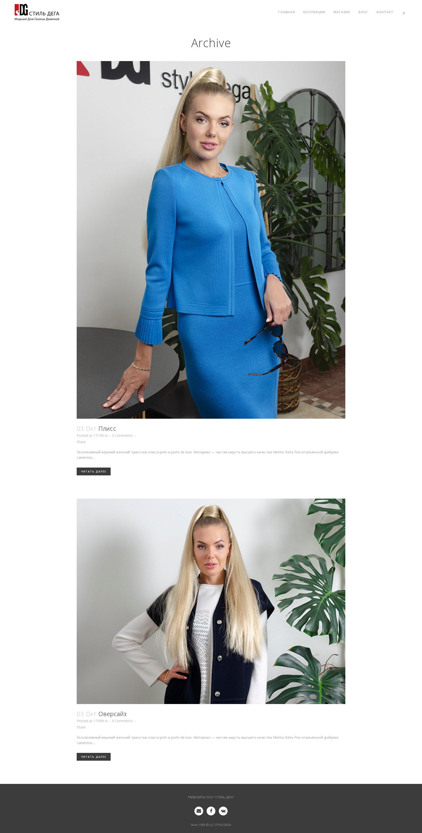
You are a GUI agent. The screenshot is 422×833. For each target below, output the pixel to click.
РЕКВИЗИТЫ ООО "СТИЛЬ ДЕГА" (211, 797)
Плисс (107, 428)
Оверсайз (112, 714)
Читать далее (93, 471)
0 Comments (122, 435)
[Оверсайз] (211, 601)
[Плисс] (211, 240)
